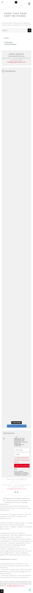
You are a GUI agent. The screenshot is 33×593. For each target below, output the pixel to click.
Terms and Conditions (11, 44)
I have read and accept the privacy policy (21, 460)
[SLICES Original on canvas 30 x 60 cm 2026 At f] (16, 238)
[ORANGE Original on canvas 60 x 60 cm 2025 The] (16, 204)
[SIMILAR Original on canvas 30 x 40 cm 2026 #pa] (16, 256)
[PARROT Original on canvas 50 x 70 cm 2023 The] (16, 221)
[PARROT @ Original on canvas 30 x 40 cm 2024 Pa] (16, 169)
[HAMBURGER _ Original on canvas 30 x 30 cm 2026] (16, 152)
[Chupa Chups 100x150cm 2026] (16, 100)
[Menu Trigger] (29, 3)
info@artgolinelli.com (16, 62)
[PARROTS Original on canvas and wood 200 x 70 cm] (16, 273)
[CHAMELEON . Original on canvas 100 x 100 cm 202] (16, 290)
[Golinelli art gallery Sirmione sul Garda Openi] (16, 117)
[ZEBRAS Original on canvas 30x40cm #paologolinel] (16, 411)
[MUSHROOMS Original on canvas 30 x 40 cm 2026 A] (16, 377)
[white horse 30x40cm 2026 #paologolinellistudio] (16, 394)
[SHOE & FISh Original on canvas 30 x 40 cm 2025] (16, 325)
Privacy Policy (9, 42)
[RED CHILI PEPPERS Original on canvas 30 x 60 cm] (16, 359)
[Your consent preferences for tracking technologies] (30, 590)
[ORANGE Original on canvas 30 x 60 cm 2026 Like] (16, 187)
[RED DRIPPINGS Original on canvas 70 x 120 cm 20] (16, 308)
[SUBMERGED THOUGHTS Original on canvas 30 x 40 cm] (16, 342)
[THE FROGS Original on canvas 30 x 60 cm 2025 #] (16, 135)
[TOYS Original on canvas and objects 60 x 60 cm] (16, 83)
